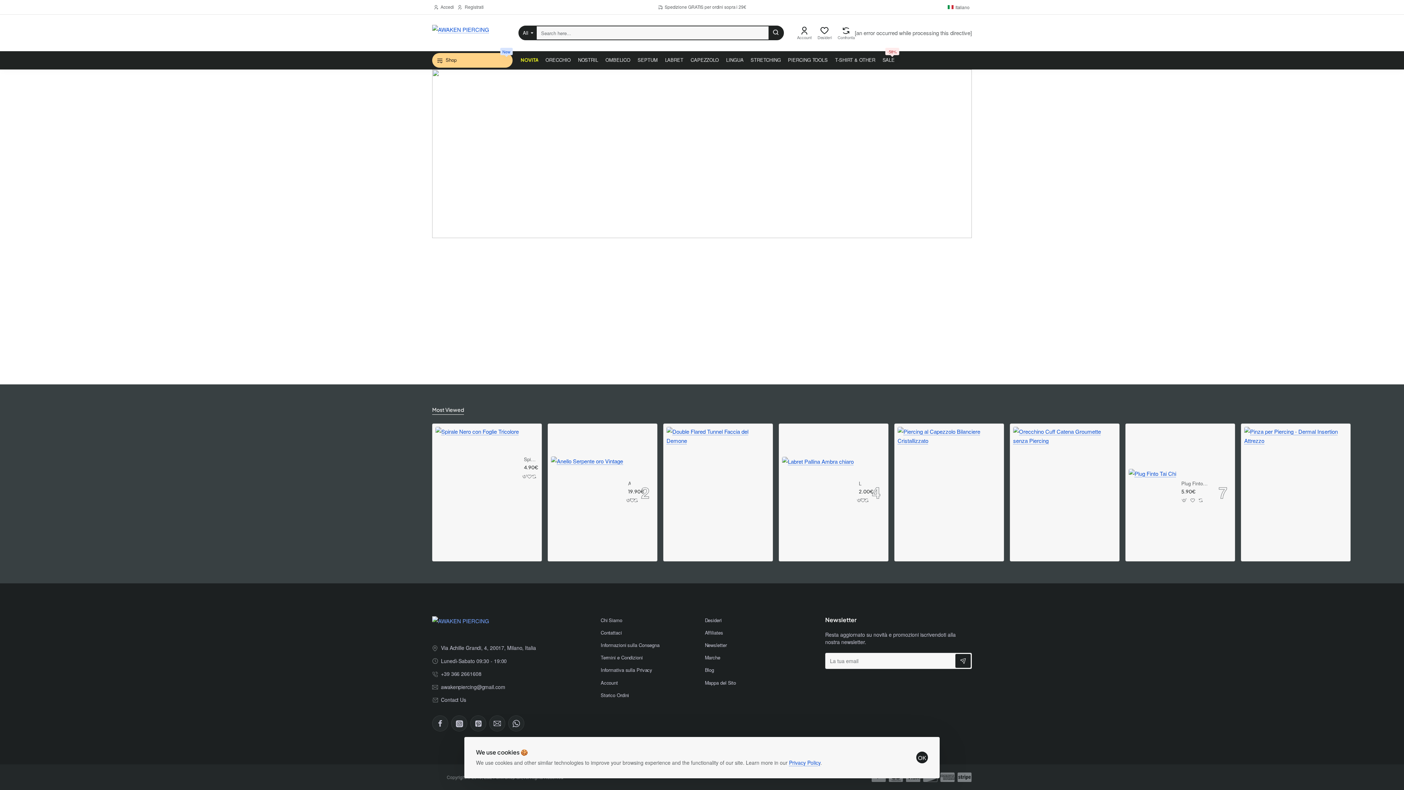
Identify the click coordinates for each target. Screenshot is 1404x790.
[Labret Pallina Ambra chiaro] (818, 492)
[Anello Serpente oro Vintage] (587, 492)
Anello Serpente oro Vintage (629, 484)
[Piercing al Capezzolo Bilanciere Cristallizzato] (949, 478)
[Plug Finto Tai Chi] (1152, 492)
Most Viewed (448, 409)
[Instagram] (459, 723)
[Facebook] (440, 723)
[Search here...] (776, 33)
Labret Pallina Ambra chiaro (860, 484)
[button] (525, 476)
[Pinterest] (478, 723)
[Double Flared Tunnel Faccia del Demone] (718, 478)
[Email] (497, 723)
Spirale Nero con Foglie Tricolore (530, 459)
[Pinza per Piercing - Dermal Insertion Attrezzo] (1295, 478)
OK (922, 757)
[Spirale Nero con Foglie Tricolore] (477, 468)
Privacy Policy (804, 762)
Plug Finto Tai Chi (1194, 484)
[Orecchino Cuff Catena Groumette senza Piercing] (1064, 478)
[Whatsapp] (516, 723)
